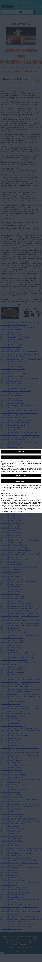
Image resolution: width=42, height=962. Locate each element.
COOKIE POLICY (21, 481)
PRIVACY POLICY (21, 475)
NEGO (21, 457)
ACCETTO (21, 451)
